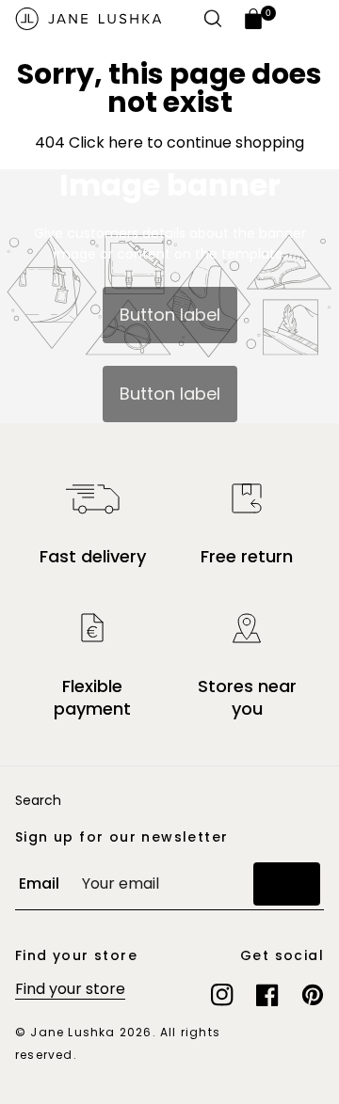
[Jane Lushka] (88, 19)
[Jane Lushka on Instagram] (222, 995)
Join (286, 883)
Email (39, 883)
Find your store (70, 989)
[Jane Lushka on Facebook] (267, 995)
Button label (170, 314)
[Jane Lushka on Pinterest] (312, 995)
